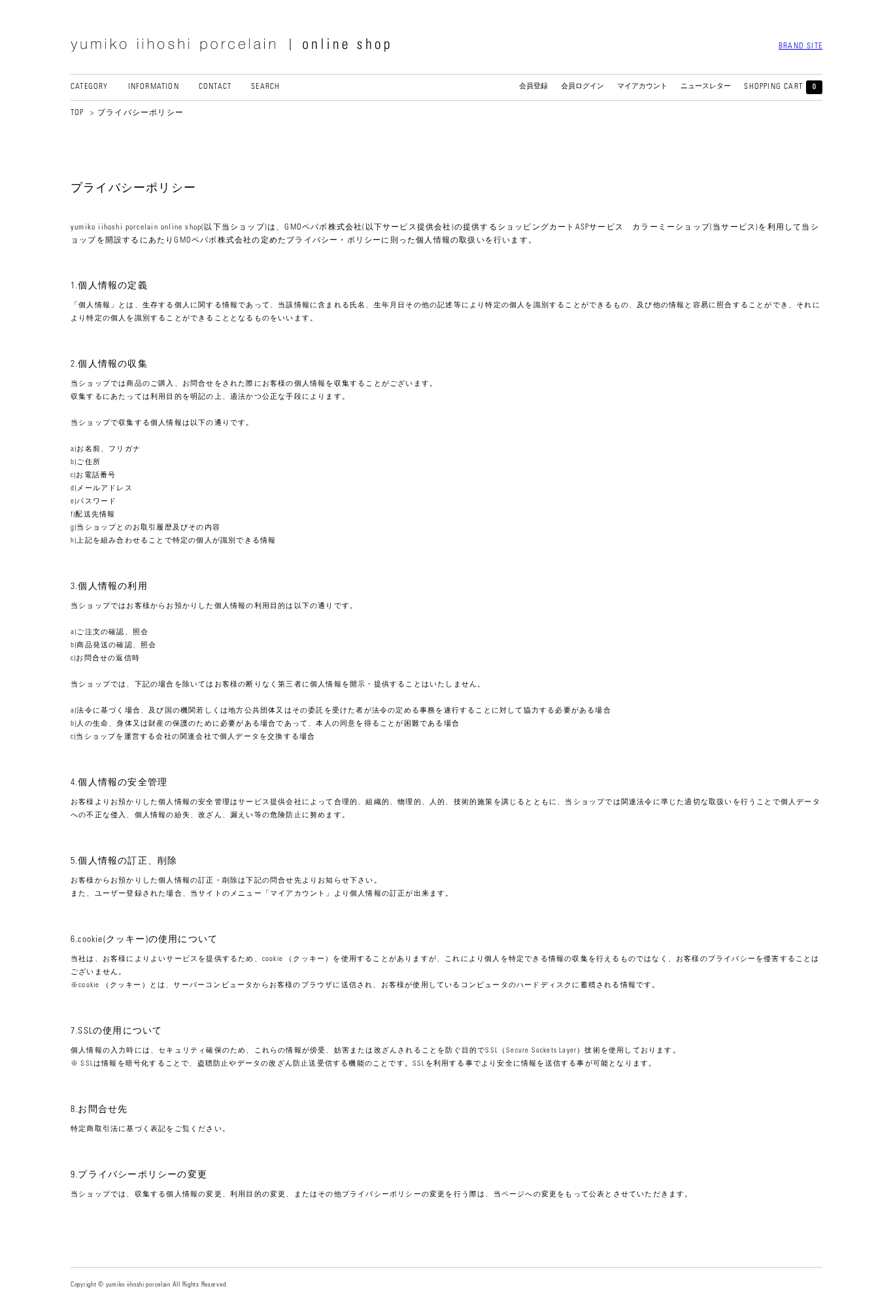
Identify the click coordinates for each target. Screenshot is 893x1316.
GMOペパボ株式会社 (323, 227)
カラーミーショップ (671, 227)
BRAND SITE (800, 46)
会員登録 (533, 86)
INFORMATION (153, 87)
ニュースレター (706, 86)
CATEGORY (90, 87)
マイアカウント (642, 86)
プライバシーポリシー (140, 113)
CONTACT (215, 87)
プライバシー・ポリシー (333, 241)
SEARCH (265, 87)
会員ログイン (582, 86)
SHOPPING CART (780, 87)
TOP (77, 113)
